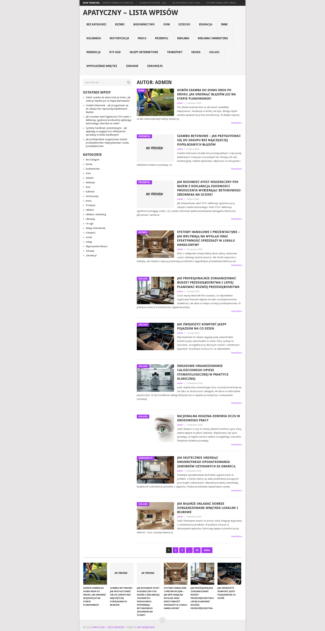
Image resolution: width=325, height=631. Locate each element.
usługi (214, 52)
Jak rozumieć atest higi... (187, 3)
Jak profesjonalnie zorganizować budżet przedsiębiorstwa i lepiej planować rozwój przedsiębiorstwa (208, 282)
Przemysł (161, 38)
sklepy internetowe (143, 52)
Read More (236, 123)
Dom (167, 24)
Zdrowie (132, 66)
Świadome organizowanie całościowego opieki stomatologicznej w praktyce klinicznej (203, 372)
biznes (120, 24)
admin (180, 103)
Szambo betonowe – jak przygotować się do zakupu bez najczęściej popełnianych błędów (209, 140)
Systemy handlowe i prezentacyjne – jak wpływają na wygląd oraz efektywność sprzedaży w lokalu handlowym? (208, 238)
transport (174, 52)
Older (207, 550)
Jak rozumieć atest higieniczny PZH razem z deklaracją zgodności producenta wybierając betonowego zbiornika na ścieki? (209, 188)
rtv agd (115, 52)
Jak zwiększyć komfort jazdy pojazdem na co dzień (201, 326)
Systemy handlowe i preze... (221, 3)
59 (197, 550)
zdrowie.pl (155, 66)
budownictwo (144, 24)
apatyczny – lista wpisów (130, 12)
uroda (195, 52)
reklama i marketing (213, 38)
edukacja (205, 24)
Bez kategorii (96, 24)
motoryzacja (119, 38)
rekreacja (93, 52)
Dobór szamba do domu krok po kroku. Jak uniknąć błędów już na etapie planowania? (206, 94)
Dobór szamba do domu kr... (118, 3)
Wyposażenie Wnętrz (101, 66)
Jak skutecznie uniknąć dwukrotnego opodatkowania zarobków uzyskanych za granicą (206, 462)
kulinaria (93, 38)
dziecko (184, 24)
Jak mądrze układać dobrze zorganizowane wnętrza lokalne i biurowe (207, 508)
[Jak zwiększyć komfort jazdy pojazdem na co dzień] (229, 574)
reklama (183, 38)
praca (142, 38)
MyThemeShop (146, 627)
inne (224, 24)
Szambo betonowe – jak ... (153, 3)
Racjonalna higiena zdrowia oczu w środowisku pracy (208, 418)
